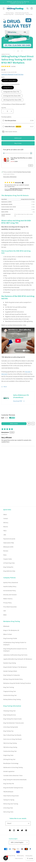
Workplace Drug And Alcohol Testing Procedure (17, 683)
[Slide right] (22, 51)
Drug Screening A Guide (10, 638)
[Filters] (29, 423)
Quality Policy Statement (10, 582)
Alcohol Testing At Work (10, 671)
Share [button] (5, 386)
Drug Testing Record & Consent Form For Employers (15, 650)
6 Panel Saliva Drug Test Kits (22, 13)
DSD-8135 (4, 374)
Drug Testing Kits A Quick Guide (12, 719)
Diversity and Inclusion (10, 594)
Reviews (5, 551)
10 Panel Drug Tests (9, 563)
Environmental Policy (9, 590)
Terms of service (19, 858)
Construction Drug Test (10, 695)
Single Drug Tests (8, 755)
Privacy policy (29, 855)
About (5, 514)
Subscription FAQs (8, 543)
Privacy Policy (7, 602)
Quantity (3, 107)
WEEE (5, 615)
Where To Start (7, 634)
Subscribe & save (13, 126)
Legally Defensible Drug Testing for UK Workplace (17, 659)
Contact (5, 518)
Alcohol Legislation (8, 771)
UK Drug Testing (10, 13)
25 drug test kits (12, 96)
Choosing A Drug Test (9, 711)
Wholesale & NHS (8, 547)
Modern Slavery (7, 598)
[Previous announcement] (3, 2)
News (5, 555)
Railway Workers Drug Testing (12, 699)
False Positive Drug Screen (11, 795)
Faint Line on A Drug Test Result (12, 739)
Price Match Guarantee (10, 607)
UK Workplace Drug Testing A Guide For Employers (14, 643)
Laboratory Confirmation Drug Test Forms (15, 655)
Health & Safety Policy (9, 586)
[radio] (3, 120)
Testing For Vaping (8, 800)
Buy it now (18, 143)
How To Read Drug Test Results (12, 735)
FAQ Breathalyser (8, 791)
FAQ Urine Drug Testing (10, 743)
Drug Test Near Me (8, 783)
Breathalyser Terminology (10, 763)
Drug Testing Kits (8, 567)
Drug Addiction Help (9, 571)
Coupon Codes (7, 559)
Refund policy (20, 855)
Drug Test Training (8, 687)
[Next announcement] (33, 2)
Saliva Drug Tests (8, 812)
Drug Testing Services (9, 715)
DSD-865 (27, 372)
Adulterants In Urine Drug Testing (13, 767)
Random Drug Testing (9, 663)
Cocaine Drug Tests (19, 14)
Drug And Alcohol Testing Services (13, 787)
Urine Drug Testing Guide (10, 727)
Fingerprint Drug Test (9, 691)
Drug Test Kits (29, 14)
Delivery (5, 522)
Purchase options (6, 117)
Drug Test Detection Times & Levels (13, 723)
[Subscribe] (28, 823)
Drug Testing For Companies (11, 675)
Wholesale (6, 626)
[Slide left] (14, 51)
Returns (5, 526)
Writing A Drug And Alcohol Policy (13, 679)
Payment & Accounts (9, 539)
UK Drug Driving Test (9, 759)
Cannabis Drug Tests (8, 14)
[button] (4, 8)
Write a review (14, 423)
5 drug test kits (11, 91)
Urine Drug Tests (8, 808)
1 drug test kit (7, 87)
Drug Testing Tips (8, 731)
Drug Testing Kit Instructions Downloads (15, 779)
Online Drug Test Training (10, 804)
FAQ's (5, 530)
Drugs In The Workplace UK (11, 630)
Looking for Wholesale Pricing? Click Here (12, 74)
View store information (9, 176)
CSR (4, 611)
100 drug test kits (12, 100)
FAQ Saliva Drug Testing (10, 747)
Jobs (4, 534)
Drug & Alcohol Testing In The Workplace (15, 667)
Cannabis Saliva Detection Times (12, 775)
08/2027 (9, 80)
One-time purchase (10, 120)
